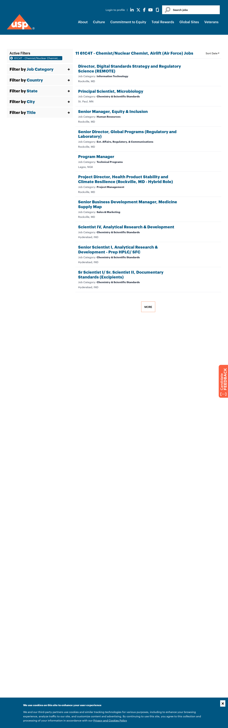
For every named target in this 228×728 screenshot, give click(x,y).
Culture (99, 22)
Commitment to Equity (128, 22)
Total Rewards (163, 22)
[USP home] (21, 21)
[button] (40, 69)
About (83, 22)
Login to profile (116, 9)
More (148, 306)
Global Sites (189, 22)
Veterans (211, 22)
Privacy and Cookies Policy (110, 720)
